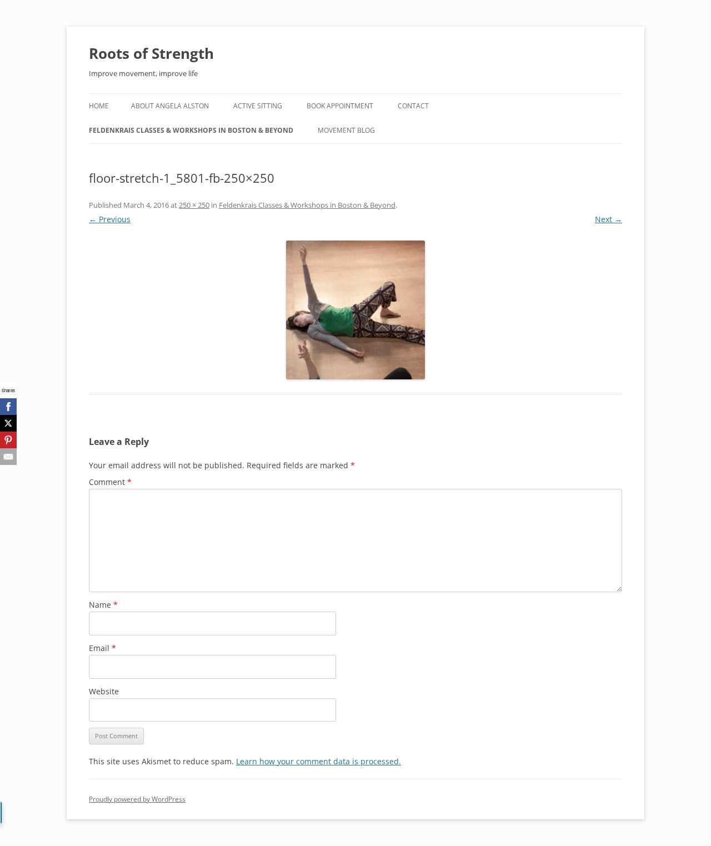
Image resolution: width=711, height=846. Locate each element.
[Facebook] (8, 406)
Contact (413, 106)
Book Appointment (340, 106)
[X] (8, 423)
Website (104, 691)
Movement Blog (346, 130)
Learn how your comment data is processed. (318, 761)
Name (103, 604)
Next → (608, 219)
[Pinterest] (8, 440)
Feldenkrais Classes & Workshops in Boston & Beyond (191, 130)
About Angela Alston (170, 106)
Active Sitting (257, 106)
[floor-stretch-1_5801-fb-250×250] (355, 310)
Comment (110, 482)
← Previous (110, 219)
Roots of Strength (151, 53)
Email (102, 648)
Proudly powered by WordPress (137, 799)
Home (99, 106)
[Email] (8, 456)
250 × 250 (194, 205)
